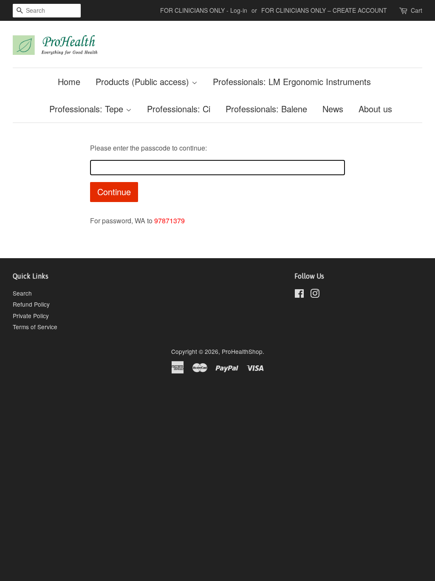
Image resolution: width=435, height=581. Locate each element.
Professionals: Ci (178, 109)
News (332, 109)
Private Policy (31, 315)
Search (22, 293)
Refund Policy (31, 304)
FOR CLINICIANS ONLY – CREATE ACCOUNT (324, 10)
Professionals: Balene (266, 109)
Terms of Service (35, 326)
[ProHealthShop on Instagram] (314, 294)
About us (375, 109)
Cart (416, 10)
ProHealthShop (242, 351)
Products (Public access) (144, 81)
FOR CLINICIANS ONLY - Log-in (203, 10)
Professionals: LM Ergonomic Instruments (292, 81)
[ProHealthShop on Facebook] (299, 294)
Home (69, 81)
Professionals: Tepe (87, 109)
